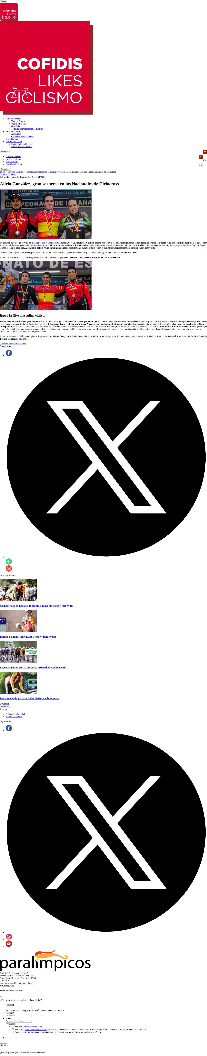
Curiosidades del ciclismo (22, 136)
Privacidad (10, 1024)
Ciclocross (21, 343)
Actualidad (16, 134)
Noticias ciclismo (13, 131)
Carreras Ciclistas (15, 172)
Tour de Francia (18, 121)
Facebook (10, 1005)
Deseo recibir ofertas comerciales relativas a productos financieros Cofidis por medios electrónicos (58, 1032)
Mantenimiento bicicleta (22, 144)
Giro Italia (15, 126)
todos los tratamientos (32, 1026)
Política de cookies (14, 716)
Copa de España (199, 245)
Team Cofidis (12, 139)
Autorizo (28, 1026)
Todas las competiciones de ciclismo (27, 129)
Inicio (2, 172)
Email (9, 1018)
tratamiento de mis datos (35, 1029)
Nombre (10, 1013)
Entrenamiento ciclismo (21, 146)
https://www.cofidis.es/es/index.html (16, 983)
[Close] (1, 1048)
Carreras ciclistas (13, 118)
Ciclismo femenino (8, 343)
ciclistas (157, 336)
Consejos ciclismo (14, 141)
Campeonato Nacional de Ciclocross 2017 (53, 243)
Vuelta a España (18, 124)
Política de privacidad (15, 714)
